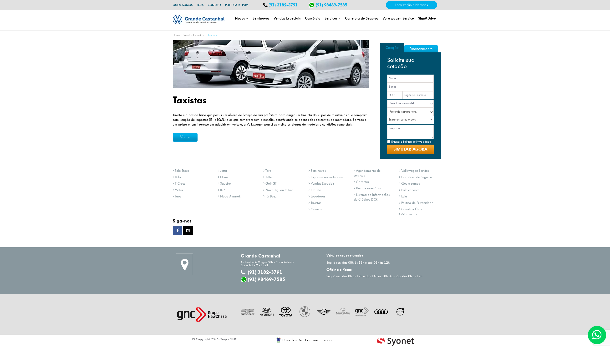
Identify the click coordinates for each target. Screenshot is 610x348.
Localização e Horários (411, 5)
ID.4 (222, 190)
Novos (240, 18)
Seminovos (261, 18)
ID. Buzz (270, 196)
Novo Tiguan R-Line (278, 190)
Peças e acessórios (368, 188)
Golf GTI (270, 184)
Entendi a (411, 142)
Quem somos (183, 5)
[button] (412, 120)
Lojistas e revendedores (326, 177)
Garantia (362, 182)
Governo (316, 209)
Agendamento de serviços (367, 173)
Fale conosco (410, 190)
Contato (214, 5)
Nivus (223, 177)
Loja (200, 5)
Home (176, 35)
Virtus (178, 190)
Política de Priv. (236, 5)
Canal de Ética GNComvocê (410, 211)
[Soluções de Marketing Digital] (395, 341)
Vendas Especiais (287, 18)
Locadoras (317, 196)
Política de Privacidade (416, 203)
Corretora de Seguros (361, 18)
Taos (177, 196)
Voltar (185, 137)
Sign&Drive (427, 18)
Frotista (315, 190)
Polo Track (181, 171)
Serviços (331, 18)
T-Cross (179, 184)
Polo (177, 177)
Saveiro (225, 184)
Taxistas (212, 35)
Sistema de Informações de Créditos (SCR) (372, 197)
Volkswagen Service (398, 18)
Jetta (223, 171)
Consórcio (312, 18)
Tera (267, 171)
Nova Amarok (229, 196)
